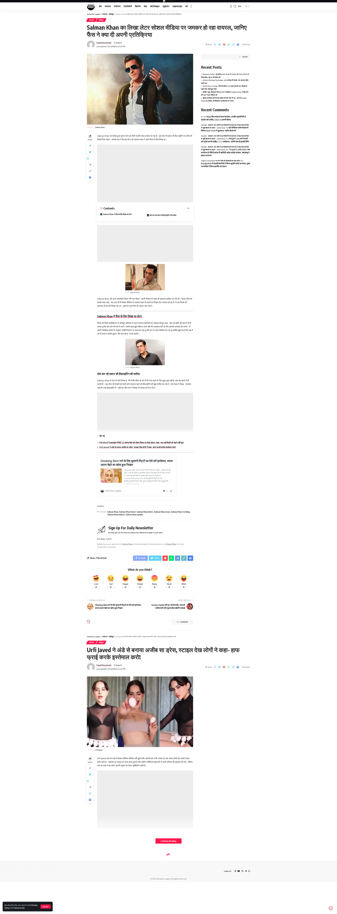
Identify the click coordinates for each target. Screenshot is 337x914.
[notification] (231, 6)
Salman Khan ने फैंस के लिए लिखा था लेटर (117, 214)
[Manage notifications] (331, 908)
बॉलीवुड (101, 20)
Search (244, 57)
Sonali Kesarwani (103, 42)
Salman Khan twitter (116, 514)
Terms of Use (19, 908)
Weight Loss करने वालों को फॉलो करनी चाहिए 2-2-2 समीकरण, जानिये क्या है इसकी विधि (225, 140)
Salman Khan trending (180, 512)
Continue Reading (168, 841)
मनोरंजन (91, 20)
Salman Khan (112, 512)
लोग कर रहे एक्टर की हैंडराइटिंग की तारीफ (163, 215)
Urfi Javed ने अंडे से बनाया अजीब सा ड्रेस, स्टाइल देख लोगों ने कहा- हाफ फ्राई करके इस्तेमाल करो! (137, 447)
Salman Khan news (162, 512)
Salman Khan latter (145, 512)
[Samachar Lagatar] (91, 6)
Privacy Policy (171, 544)
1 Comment (184, 622)
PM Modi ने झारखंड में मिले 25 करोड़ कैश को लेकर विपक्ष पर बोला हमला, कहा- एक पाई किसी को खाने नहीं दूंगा (141, 442)
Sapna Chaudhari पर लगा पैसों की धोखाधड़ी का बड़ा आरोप (220, 161)
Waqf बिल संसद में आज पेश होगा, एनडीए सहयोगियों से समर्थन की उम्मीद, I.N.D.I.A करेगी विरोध (223, 118)
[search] (235, 6)
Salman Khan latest (127, 512)
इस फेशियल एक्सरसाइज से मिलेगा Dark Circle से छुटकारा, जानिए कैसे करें (224, 129)
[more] (191, 6)
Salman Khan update (134, 514)
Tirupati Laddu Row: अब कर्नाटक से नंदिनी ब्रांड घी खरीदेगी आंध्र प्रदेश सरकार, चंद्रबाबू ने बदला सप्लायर (225, 152)
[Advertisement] (145, 173)
